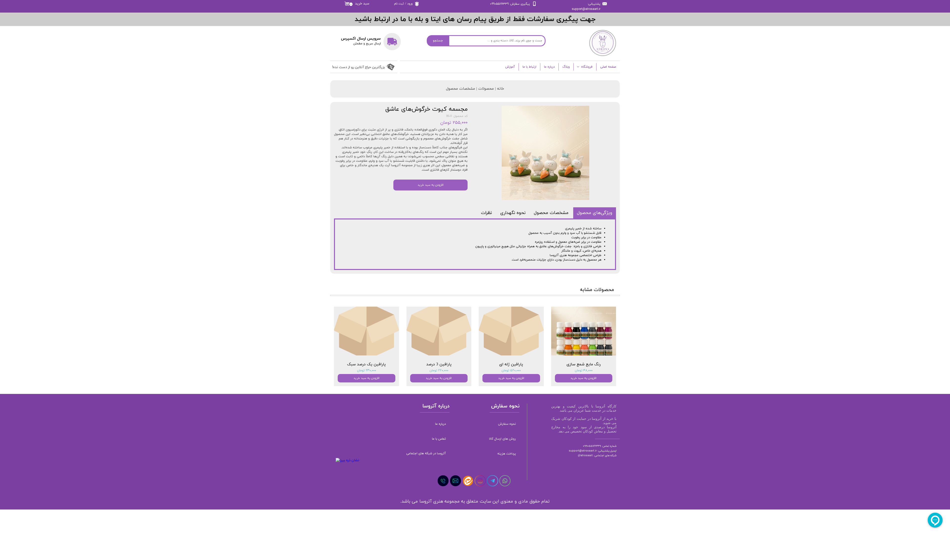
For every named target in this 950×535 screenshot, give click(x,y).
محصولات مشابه (597, 289)
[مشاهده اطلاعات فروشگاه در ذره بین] (347, 460)
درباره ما (549, 67)
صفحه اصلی (608, 67)
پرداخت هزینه (506, 454)
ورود (410, 4)
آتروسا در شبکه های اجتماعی (426, 453)
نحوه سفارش (507, 424)
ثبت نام (399, 4)
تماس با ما (439, 439)
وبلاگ (566, 67)
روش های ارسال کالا (502, 439)
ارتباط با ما (529, 67)
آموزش (510, 67)
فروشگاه (587, 67)
